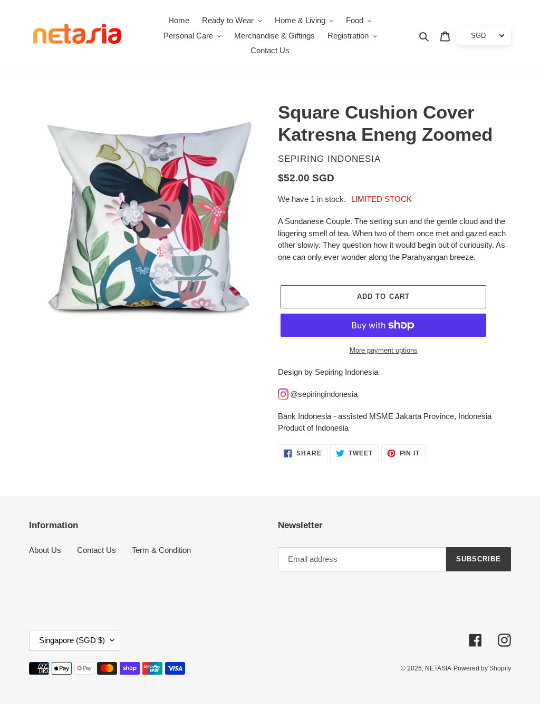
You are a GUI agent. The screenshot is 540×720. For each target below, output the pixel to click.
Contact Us (96, 550)
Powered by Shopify (482, 668)
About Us (45, 550)
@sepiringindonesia (324, 394)
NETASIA (438, 668)
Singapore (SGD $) (72, 640)
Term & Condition (161, 550)
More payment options (384, 350)
